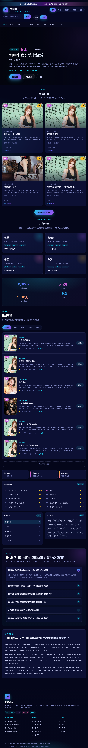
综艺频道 (8, 536)
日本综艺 (79, 521)
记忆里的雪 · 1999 (26, 403)
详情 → (80, 343)
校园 (38, 24)
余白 (51, 490)
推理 (77, 525)
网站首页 (62, 721)
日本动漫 (59, 525)
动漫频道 (8, 541)
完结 (61, 24)
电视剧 (67, 10)
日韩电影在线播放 (11, 721)
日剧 (11, 24)
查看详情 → (7, 150)
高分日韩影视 (36, 735)
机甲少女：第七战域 (12, 134)
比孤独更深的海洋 (15, 499)
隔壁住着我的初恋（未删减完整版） (61, 187)
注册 (43, 17)
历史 (61, 532)
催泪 (72, 532)
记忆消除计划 (52, 134)
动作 (78, 528)
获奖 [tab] (37, 327)
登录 (36, 17)
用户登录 (62, 728)
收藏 (40, 77)
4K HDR (63, 536)
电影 (59, 10)
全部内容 (8, 522)
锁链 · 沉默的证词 (14, 507)
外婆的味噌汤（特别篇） (17, 503)
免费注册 (62, 732)
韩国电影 (70, 521)
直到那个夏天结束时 (27, 361)
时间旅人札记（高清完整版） (18, 490)
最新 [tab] (22, 327)
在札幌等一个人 (10, 187)
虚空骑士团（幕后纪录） (29, 445)
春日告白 (22, 382)
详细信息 (29, 77)
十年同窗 (53, 499)
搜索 (27, 17)
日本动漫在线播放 (11, 732)
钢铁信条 (53, 494)
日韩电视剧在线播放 (12, 725)
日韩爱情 (35, 728)
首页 (53, 10)
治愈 (44, 24)
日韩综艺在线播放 (11, 728)
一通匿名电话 (24, 340)
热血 (66, 532)
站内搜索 (62, 725)
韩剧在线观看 (36, 725)
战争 (55, 532)
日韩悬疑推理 (36, 732)
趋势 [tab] (30, 327)
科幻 (49, 532)
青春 (61, 528)
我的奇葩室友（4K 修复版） (59, 503)
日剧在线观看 (36, 721)
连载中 (56, 536)
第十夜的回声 (13, 494)
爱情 (25, 24)
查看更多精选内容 (44, 213)
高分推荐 (53, 24)
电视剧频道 (9, 531)
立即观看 (15, 77)
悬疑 (31, 24)
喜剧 (72, 528)
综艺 (74, 10)
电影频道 (8, 526)
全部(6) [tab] (6, 327)
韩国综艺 (50, 525)
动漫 (81, 10)
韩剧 (18, 24)
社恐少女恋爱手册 (56, 507)
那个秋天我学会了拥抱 (28, 424)
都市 (49, 528)
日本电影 (62, 521)
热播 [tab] (15, 327)
